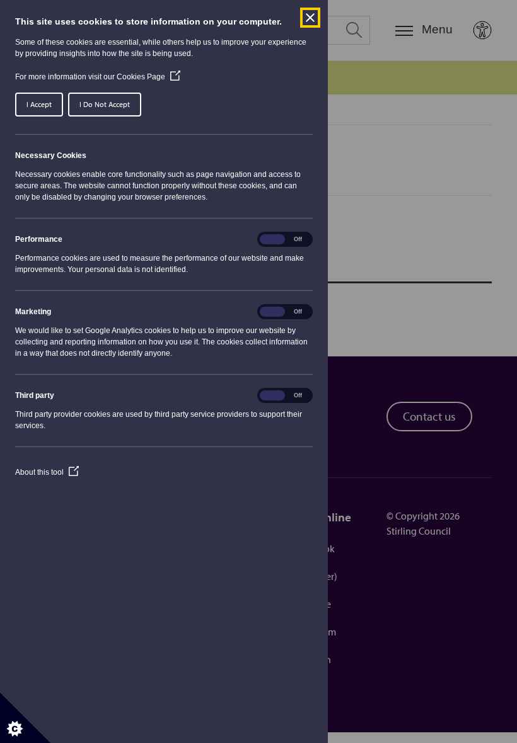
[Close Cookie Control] (310, 17)
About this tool (47, 472)
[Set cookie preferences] (25, 718)
